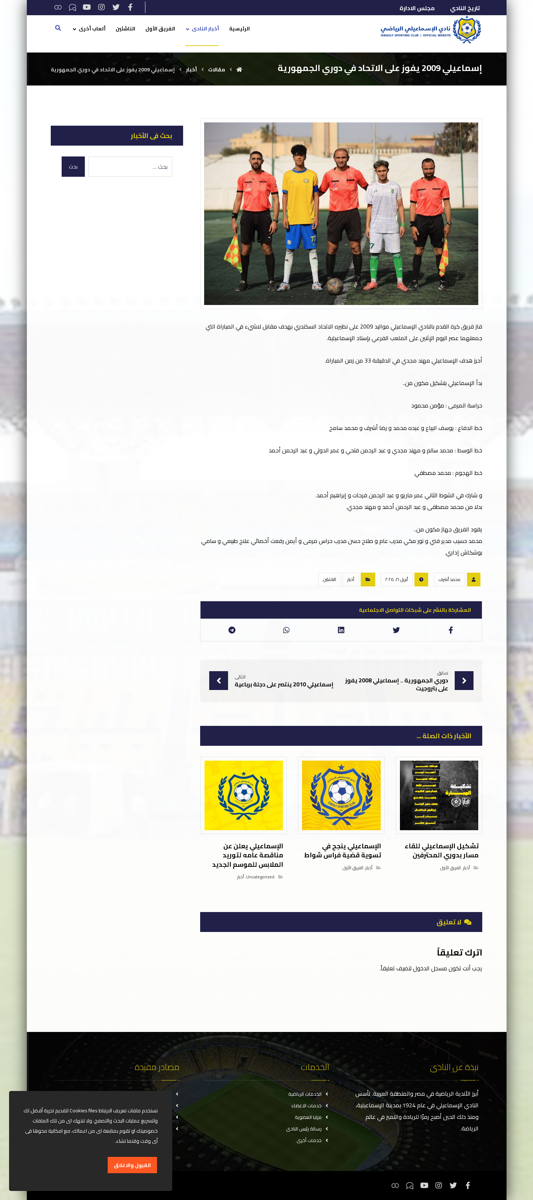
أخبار (350, 579)
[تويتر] (116, 7)
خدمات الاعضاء (307, 1105)
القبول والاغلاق (132, 1165)
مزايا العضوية (308, 1117)
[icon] (473, 579)
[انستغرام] (101, 7)
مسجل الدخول (430, 968)
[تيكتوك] (72, 7)
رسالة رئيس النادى (304, 1128)
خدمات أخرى (309, 1140)
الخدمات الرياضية (305, 1094)
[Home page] (239, 69)
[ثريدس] (58, 7)
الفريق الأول (450, 868)
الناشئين (329, 579)
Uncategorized (260, 877)
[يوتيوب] (87, 7)
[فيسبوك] (130, 7)
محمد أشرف (449, 579)
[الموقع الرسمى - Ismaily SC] (429, 29)
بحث (73, 166)
